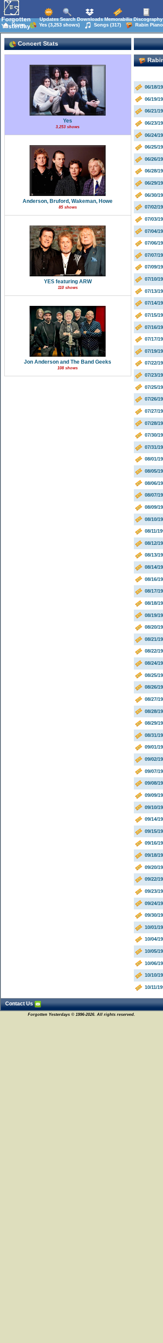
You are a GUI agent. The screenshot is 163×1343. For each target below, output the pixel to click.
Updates (48, 19)
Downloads (89, 19)
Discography (147, 19)
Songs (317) (106, 24)
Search (67, 19)
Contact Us (19, 1004)
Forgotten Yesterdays (17, 23)
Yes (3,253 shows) (58, 24)
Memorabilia (117, 19)
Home (17, 24)
